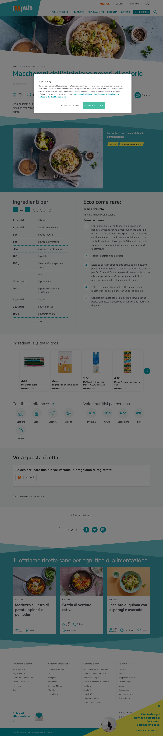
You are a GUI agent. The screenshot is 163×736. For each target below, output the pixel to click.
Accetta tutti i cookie (93, 105)
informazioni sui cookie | (84, 94)
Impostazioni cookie (70, 105)
